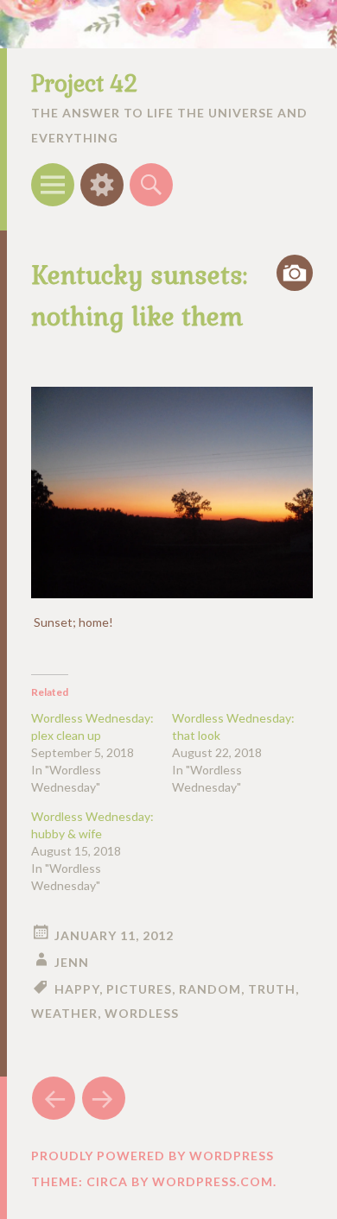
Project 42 (84, 83)
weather (64, 1013)
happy (76, 989)
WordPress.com (212, 1181)
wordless (142, 1013)
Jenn (71, 962)
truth (272, 989)
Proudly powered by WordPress (152, 1155)
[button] (172, 492)
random (210, 989)
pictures (139, 989)
